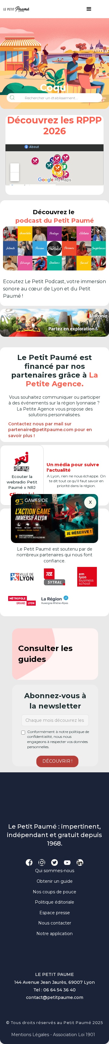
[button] (86, 9)
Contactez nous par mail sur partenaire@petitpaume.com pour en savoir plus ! (50, 429)
